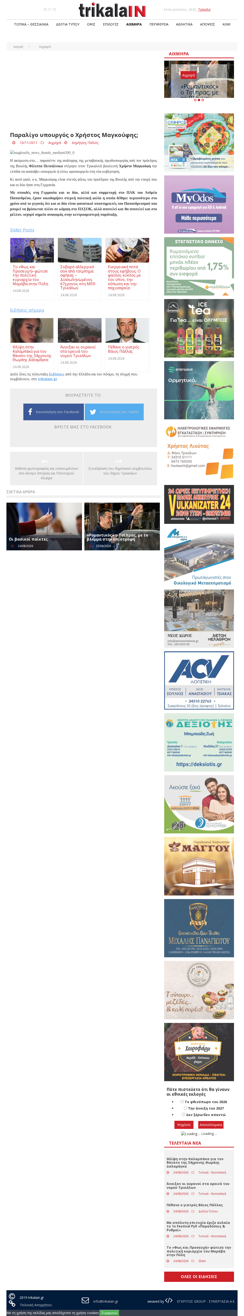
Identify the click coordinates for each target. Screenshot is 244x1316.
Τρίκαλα (204, 9)
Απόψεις (207, 24)
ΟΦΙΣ (91, 24)
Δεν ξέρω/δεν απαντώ (206, 1114)
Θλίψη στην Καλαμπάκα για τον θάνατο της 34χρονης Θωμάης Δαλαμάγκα (195, 1163)
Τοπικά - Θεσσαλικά (212, 1172)
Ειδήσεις (56, 374)
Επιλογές (111, 24)
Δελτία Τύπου (67, 24)
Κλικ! (226, 24)
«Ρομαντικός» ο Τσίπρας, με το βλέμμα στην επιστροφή (117, 537)
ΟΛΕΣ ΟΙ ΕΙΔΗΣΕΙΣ (199, 1276)
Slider (202, 1261)
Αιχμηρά (134, 24)
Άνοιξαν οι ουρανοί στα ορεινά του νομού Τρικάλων (198, 1185)
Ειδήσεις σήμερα (27, 310)
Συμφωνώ (109, 1313)
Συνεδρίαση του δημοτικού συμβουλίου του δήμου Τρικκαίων (120, 470)
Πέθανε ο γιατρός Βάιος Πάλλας (195, 1205)
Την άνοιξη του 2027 (206, 1108)
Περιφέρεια (158, 24)
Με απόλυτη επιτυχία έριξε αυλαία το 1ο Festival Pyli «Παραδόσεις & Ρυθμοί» (198, 1226)
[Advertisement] (83, 93)
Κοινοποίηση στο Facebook (57, 412)
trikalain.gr (47, 379)
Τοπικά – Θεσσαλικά (31, 24)
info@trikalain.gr (105, 1301)
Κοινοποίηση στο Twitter (119, 412)
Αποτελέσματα (211, 1124)
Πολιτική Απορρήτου (36, 1305)
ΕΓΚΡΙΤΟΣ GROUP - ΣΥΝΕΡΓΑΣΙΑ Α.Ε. (205, 1301)
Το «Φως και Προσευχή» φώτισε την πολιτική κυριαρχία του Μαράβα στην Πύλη (199, 1251)
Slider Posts (22, 230)
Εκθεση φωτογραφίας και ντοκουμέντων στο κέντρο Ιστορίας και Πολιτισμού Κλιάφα (46, 473)
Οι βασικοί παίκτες (28, 539)
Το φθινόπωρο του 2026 (206, 1102)
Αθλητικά (184, 24)
